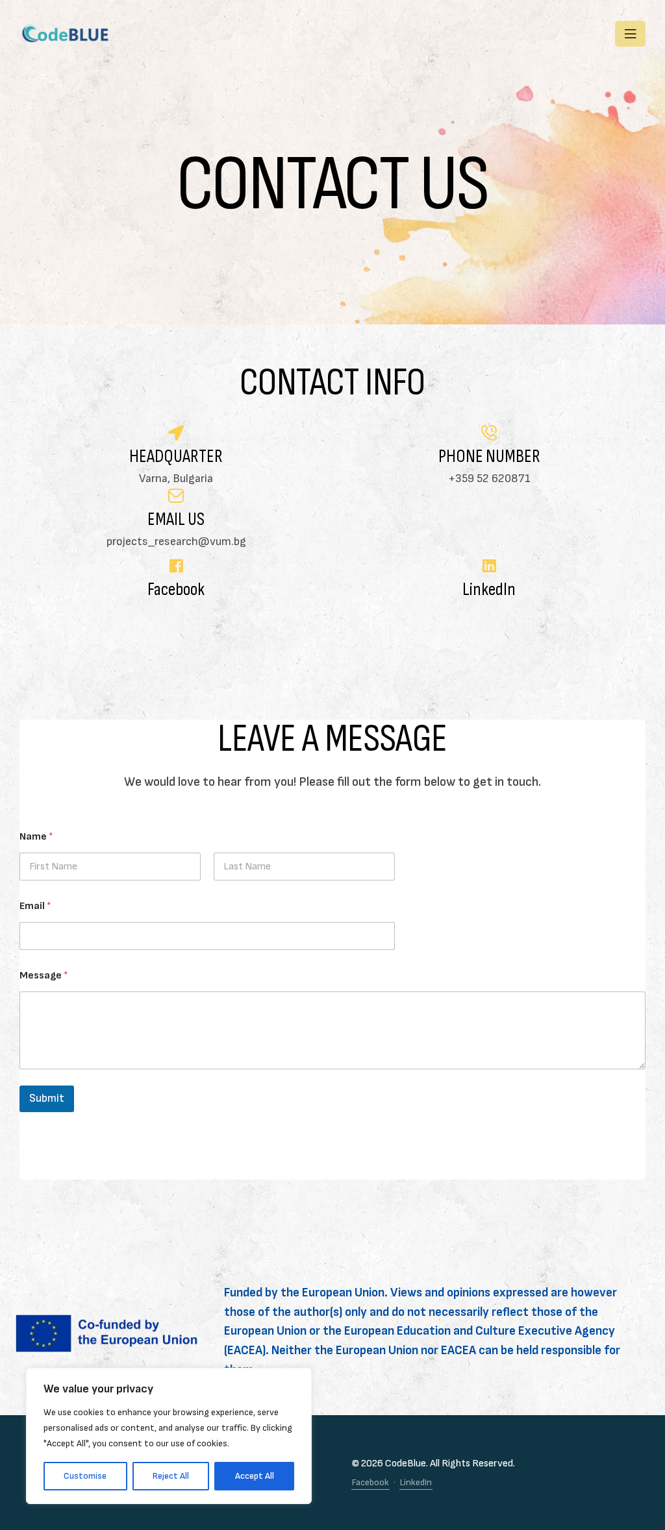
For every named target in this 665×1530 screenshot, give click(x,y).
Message (43, 975)
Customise (85, 1475)
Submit (46, 1098)
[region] (169, 1436)
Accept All (254, 1475)
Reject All (171, 1475)
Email (35, 906)
